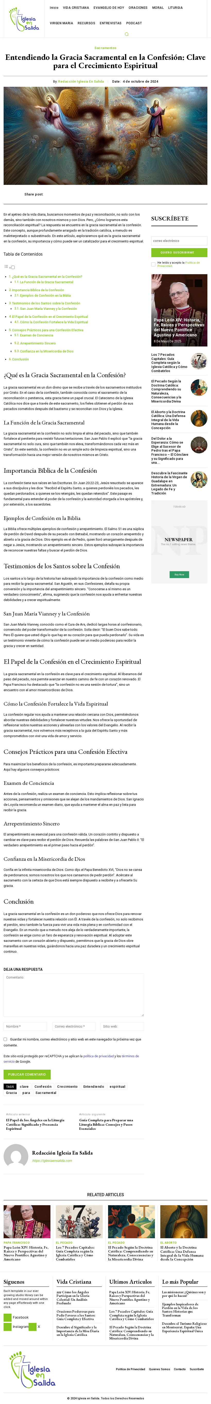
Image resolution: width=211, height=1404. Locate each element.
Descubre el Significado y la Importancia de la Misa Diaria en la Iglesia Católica (78, 1331)
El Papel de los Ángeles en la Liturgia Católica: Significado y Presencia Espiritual (35, 1124)
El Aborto (168, 1242)
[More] (181, 194)
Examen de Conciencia (36, 335)
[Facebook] (8, 1318)
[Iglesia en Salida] (24, 19)
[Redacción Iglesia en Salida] (16, 1156)
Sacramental (46, 1093)
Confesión (43, 1087)
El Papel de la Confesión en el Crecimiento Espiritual (50, 317)
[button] (126, 34)
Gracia (11, 1093)
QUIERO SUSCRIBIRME (177, 252)
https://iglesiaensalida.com (52, 1161)
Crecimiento (67, 1087)
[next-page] (198, 283)
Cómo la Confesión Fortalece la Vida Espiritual (54, 322)
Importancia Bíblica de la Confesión (38, 290)
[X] (33, 1327)
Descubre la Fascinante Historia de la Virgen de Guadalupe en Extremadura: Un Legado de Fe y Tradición (169, 483)
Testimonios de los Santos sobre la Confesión (46, 303)
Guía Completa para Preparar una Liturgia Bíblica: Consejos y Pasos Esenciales (106, 1124)
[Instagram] (8, 1327)
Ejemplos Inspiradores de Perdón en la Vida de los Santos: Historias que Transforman (180, 1310)
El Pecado (64, 1242)
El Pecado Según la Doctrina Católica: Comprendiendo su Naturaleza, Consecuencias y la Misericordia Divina (166, 391)
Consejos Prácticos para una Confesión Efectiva (47, 330)
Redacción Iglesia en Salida (81, 81)
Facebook (21, 1317)
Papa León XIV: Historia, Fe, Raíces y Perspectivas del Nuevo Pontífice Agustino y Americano (179, 327)
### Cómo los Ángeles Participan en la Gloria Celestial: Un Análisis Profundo (73, 1297)
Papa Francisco (17, 1242)
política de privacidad (98, 1056)
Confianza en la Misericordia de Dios (47, 351)
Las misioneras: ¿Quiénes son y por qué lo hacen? (184, 1294)
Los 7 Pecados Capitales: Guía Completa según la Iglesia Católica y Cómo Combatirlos (169, 363)
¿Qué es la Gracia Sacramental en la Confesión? (47, 277)
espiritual (117, 1087)
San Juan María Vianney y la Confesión (48, 309)
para (26, 1093)
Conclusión (20, 359)
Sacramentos (105, 48)
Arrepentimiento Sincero (38, 343)
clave (24, 1087)
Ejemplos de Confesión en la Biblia (45, 295)
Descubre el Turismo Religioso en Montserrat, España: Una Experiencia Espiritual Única (184, 1327)
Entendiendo (93, 1087)
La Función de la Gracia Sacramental (46, 282)
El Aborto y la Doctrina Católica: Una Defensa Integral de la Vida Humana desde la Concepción (168, 420)
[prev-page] (189, 283)
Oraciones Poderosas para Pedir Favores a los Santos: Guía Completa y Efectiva (76, 1315)
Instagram (21, 1326)
